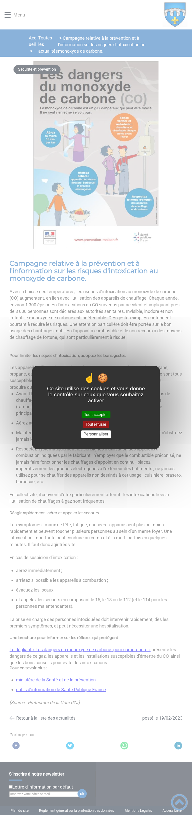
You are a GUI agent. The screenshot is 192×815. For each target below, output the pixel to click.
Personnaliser (96, 434)
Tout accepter (96, 414)
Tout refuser (96, 424)
